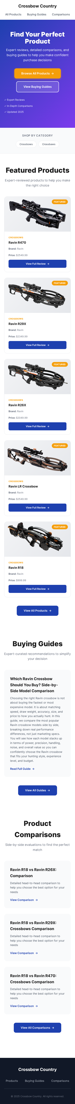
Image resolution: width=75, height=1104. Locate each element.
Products (12, 1081)
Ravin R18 (16, 567)
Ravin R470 (17, 242)
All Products (13, 14)
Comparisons (61, 14)
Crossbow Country (37, 6)
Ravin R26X (17, 405)
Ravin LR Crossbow (23, 486)
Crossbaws (48, 144)
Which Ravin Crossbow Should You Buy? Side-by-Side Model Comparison (34, 684)
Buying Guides (36, 14)
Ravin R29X (17, 324)
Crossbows (26, 144)
